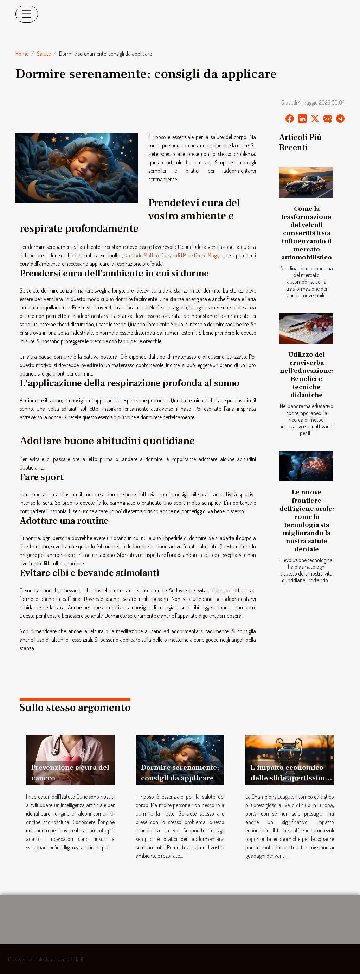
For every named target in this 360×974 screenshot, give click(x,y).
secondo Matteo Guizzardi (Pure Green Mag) (171, 255)
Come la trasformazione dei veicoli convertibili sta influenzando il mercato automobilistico (306, 233)
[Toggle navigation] (26, 14)
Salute (44, 53)
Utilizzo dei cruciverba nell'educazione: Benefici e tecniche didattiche (307, 374)
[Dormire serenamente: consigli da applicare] (180, 759)
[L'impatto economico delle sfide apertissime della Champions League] (289, 759)
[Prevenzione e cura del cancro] (70, 759)
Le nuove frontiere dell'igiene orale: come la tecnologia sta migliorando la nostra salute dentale (306, 520)
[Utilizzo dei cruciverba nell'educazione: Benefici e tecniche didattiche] (306, 328)
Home (21, 53)
